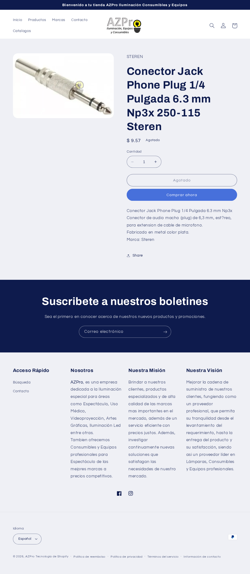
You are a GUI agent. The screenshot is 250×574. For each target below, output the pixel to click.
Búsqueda (22, 382)
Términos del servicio (162, 556)
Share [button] (138, 255)
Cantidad (134, 151)
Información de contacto (202, 556)
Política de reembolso (89, 556)
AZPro (30, 556)
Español (24, 538)
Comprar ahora (182, 195)
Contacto (21, 391)
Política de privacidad (127, 556)
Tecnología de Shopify (52, 556)
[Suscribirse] (165, 332)
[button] (212, 25)
